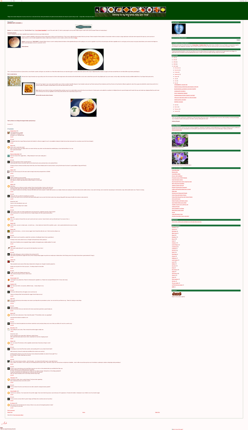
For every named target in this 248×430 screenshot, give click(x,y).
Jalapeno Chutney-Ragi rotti (178, 185)
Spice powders (175, 279)
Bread (173, 235)
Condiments (174, 246)
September (177, 74)
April (176, 104)
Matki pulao (174, 191)
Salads (173, 271)
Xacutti (173, 212)
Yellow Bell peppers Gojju (177, 214)
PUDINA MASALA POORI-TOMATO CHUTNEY (184, 95)
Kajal (11, 298)
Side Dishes (174, 273)
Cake (173, 240)
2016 (174, 59)
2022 (174, 57)
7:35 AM (11, 356)
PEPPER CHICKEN (178, 101)
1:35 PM (11, 173)
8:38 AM (11, 400)
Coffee (11, 246)
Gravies (173, 256)
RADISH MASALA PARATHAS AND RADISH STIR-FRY (186, 86)
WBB (173, 286)
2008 (174, 64)
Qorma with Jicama (176, 198)
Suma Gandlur (13, 391)
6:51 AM (11, 243)
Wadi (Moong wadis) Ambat (178, 210)
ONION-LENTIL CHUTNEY (180, 99)
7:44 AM (11, 388)
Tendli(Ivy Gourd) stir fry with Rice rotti (180, 204)
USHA (11, 259)
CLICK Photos (175, 244)
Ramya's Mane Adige (14, 154)
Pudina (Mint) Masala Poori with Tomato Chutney (182, 197)
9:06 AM (11, 151)
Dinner (173, 252)
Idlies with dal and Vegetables (178, 183)
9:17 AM (11, 275)
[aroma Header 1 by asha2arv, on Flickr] (130, 16)
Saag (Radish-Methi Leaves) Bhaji (179, 202)
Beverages (174, 231)
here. (76, 37)
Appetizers (174, 227)
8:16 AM (11, 310)
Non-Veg (174, 265)
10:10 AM (12, 319)
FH (11, 139)
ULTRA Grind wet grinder (177, 285)
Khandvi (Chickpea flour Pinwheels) (179, 187)
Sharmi (11, 169)
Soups (173, 277)
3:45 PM (11, 394)
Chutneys (174, 242)
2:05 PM (11, 191)
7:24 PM (11, 382)
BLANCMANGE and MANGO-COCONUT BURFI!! (185, 89)
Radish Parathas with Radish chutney (180, 200)
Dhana (11, 341)
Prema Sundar (13, 278)
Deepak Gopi (13, 130)
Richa (11, 145)
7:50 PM (11, 226)
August (176, 76)
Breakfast (174, 237)
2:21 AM (11, 232)
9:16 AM (11, 157)
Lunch (173, 262)
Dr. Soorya (12, 403)
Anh (11, 217)
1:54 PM (11, 181)
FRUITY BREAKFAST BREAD (180, 93)
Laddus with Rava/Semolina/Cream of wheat (181, 189)
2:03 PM (11, 287)
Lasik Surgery (175, 260)
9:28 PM (11, 338)
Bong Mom (12, 327)
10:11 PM (12, 303)
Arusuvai (174, 229)
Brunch (173, 239)
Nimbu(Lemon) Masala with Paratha (179, 193)
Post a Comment (11, 410)
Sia (11, 359)
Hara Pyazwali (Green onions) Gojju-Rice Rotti (182, 181)
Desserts (174, 250)
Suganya (12, 284)
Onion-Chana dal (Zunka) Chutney (179, 195)
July (176, 78)
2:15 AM (11, 407)
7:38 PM (11, 331)
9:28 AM (11, 167)
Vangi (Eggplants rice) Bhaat (178, 208)
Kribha (11, 184)
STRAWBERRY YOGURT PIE (180, 84)
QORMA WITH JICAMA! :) (14, 23)
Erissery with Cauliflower (177, 175)
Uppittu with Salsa (175, 206)
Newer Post (9, 412)
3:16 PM (11, 214)
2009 (174, 61)
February (177, 109)
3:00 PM (11, 207)
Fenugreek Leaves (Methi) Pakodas (179, 177)
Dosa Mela (174, 254)
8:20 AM (11, 364)
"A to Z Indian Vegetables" (41, 30)
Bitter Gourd (174, 233)
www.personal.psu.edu (176, 130)
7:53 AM (11, 257)
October (176, 72)
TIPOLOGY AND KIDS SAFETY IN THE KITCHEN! (185, 97)
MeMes (173, 263)
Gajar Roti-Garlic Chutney (177, 179)
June (176, 80)
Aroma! (10, 5)
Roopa (11, 229)
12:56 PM (12, 281)
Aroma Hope (195, 44)
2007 (174, 66)
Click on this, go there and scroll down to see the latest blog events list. (187, 221)
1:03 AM (11, 344)
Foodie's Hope (203, 44)
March (176, 106)
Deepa (11, 223)
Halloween (174, 258)
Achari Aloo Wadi (175, 170)
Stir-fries (173, 281)
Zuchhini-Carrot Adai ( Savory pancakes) (180, 216)
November (177, 70)
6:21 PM (11, 220)
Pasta (173, 267)
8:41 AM (11, 268)
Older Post (157, 412)
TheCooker (12, 377)
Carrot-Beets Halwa (176, 174)
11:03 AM (12, 325)
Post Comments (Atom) (18, 415)
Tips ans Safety (175, 283)
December (177, 67)
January (176, 111)
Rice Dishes (174, 269)
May (176, 83)
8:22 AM (11, 136)
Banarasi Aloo (175, 172)
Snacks (173, 275)
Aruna (11, 313)
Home (83, 412)
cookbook (174, 248)
